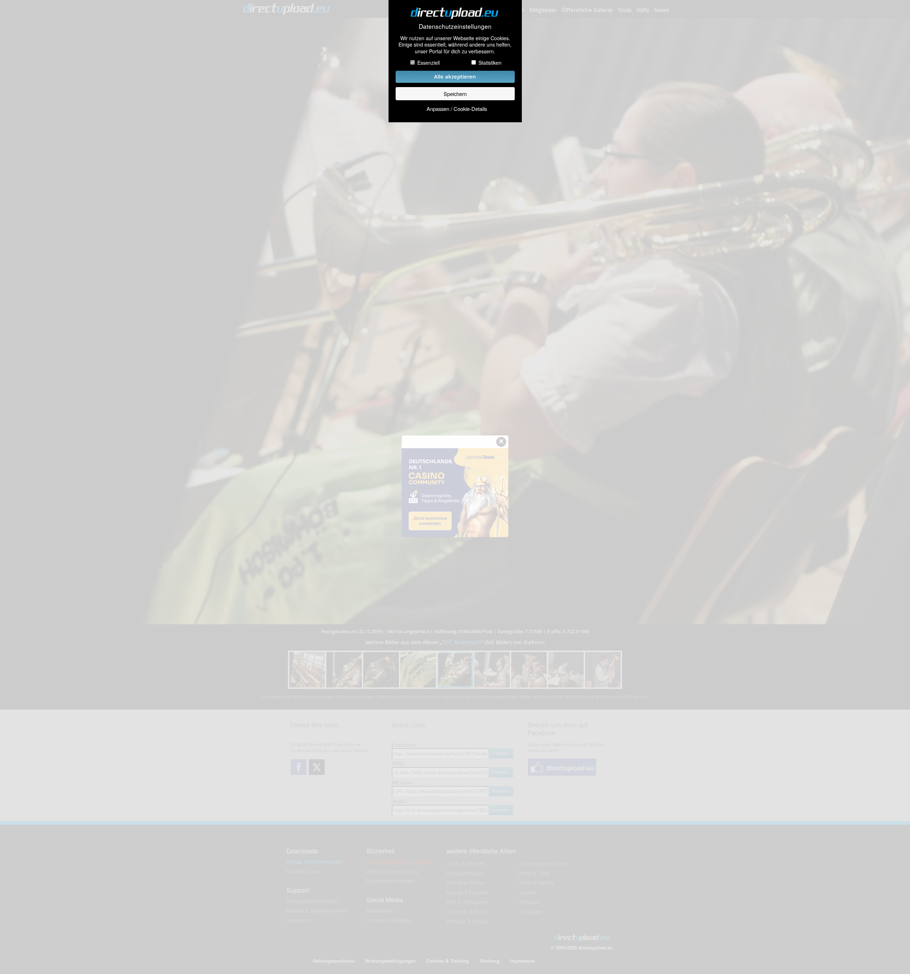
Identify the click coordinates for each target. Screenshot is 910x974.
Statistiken (490, 62)
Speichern (455, 93)
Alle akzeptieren (455, 76)
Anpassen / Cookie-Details (457, 108)
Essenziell (428, 62)
